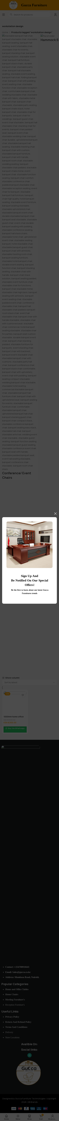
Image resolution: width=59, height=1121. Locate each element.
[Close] (55, 513)
